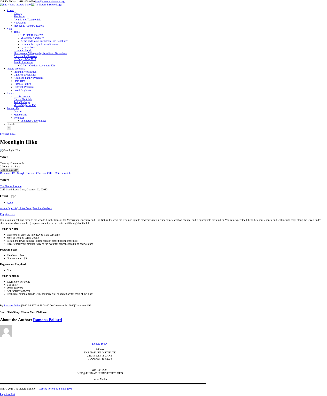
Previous (4, 133)
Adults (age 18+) (9, 208)
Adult (10, 202)
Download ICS (8, 173)
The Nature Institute (10, 186)
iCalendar (41, 173)
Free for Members (42, 208)
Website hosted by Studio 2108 (55, 388)
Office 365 (53, 173)
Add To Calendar (9, 170)
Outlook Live (66, 173)
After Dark (25, 208)
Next (12, 133)
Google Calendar (26, 173)
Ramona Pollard (12, 305)
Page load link (7, 394)
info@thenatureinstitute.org (50, 1)
